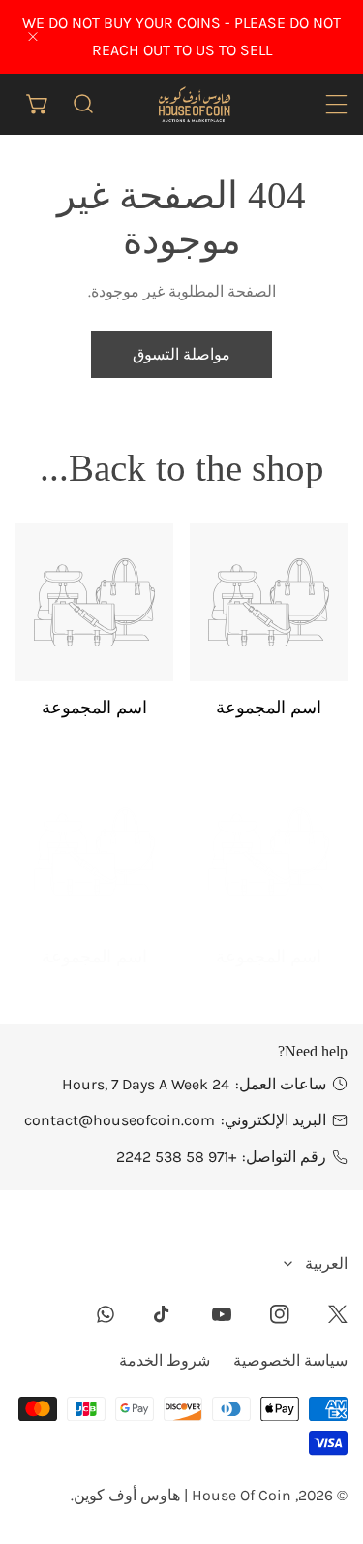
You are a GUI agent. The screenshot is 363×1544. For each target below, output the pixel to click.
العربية (326, 1263)
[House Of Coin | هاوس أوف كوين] (193, 103)
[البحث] (83, 104)
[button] (38, 104)
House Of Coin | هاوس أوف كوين (182, 1495)
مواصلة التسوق (181, 354)
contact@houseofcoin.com (119, 1120)
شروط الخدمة (164, 1360)
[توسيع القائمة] (336, 104)
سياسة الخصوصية (290, 1360)
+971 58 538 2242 (176, 1157)
